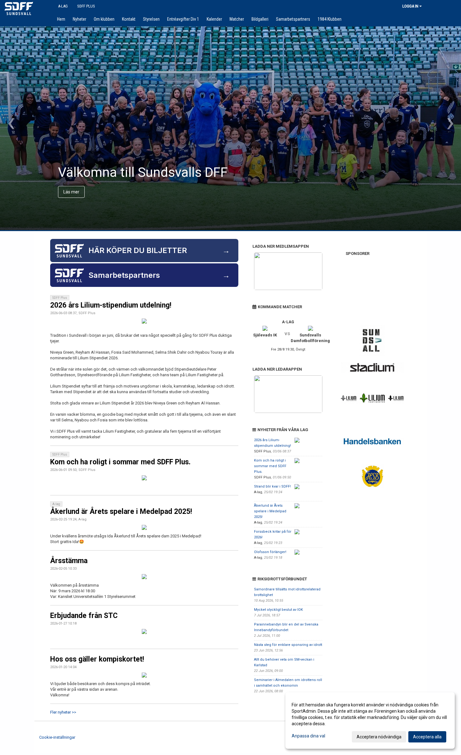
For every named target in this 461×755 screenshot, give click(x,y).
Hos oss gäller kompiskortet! (97, 659)
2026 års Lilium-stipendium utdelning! (110, 305)
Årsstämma (68, 561)
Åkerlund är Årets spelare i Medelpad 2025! (121, 511)
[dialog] (370, 720)
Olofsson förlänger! (270, 552)
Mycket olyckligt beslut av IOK (278, 610)
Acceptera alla (427, 736)
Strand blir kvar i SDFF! (272, 486)
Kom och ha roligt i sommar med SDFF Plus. (120, 462)
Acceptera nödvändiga (379, 736)
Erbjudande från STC (84, 615)
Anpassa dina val (308, 735)
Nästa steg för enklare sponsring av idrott (288, 645)
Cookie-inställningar (57, 737)
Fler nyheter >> (63, 712)
